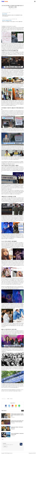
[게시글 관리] (5, 398)
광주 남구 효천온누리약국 (6, 20)
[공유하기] (4, 398)
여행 (10, 8)
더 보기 (22, 410)
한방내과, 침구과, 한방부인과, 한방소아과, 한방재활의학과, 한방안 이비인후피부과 (12, 15)
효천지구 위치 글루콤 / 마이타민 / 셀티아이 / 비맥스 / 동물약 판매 (12, 21)
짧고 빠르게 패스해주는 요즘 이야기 (8, 444)
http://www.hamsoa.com (5, 12)
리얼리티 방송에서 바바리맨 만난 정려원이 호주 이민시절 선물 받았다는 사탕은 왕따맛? (17, 415)
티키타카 (4, 443)
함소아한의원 (4, 13)
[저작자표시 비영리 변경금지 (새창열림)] (11, 398)
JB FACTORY (34, 453)
